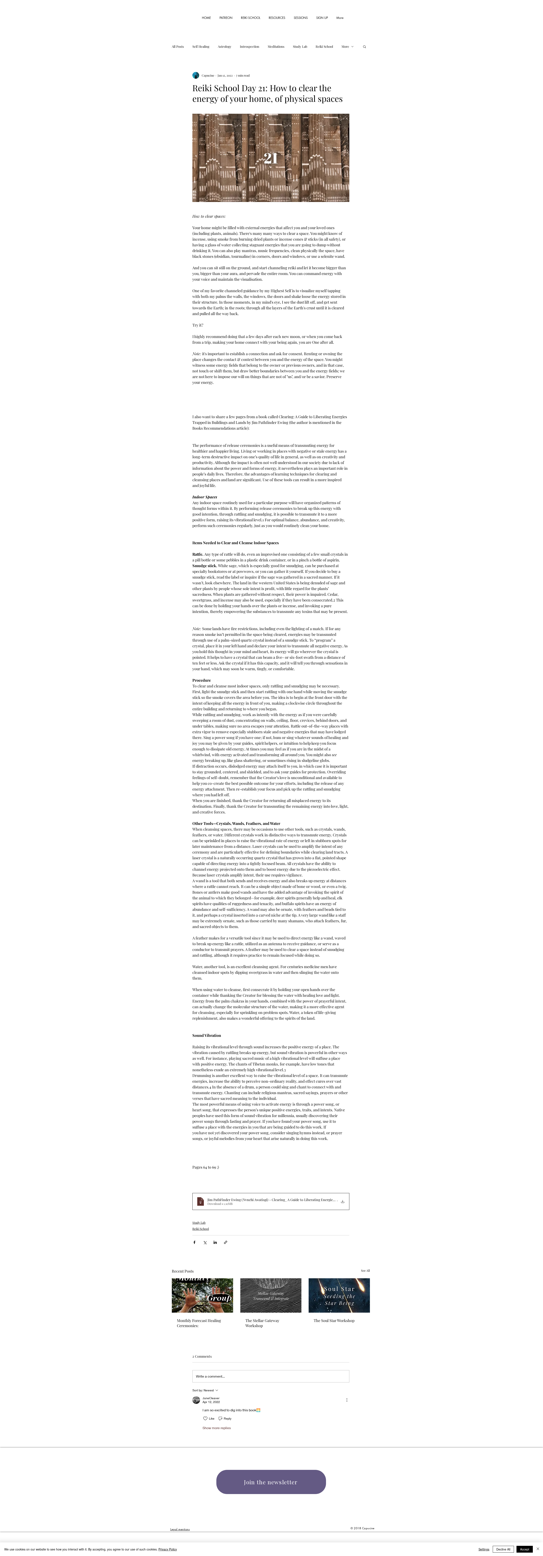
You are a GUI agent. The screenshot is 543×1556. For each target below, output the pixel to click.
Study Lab (300, 46)
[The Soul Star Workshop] (339, 1295)
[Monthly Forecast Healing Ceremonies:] (202, 1295)
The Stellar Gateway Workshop (262, 1323)
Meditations (276, 46)
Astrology (224, 46)
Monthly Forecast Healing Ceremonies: (199, 1323)
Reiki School (324, 46)
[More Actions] (346, 1400)
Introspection (249, 46)
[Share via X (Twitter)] (205, 1242)
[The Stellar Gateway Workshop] (271, 1295)
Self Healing (200, 46)
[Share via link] (226, 1242)
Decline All (503, 1549)
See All (365, 1271)
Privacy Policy (167, 1549)
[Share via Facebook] (194, 1242)
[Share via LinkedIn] (215, 1242)
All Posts (178, 46)
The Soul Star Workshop (334, 1320)
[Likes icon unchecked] (205, 1418)
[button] (277, 16)
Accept (524, 1549)
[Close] (537, 1549)
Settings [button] (484, 1549)
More (345, 46)
